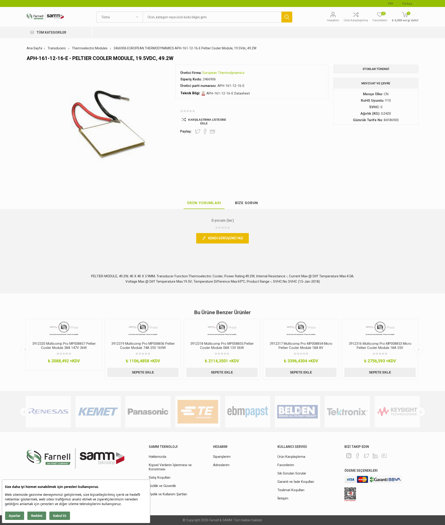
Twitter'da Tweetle (197, 131)
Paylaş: (186, 131)
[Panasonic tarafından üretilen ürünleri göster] (148, 411)
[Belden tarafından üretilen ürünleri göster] (297, 411)
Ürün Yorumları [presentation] (204, 203)
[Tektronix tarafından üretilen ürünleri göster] (347, 411)
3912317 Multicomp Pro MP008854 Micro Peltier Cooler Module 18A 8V (301, 346)
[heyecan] (366, 455)
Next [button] (418, 349)
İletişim (282, 498)
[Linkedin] (375, 455)
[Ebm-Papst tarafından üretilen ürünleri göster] (247, 411)
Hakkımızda (157, 457)
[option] (63, 344)
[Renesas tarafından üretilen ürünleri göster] (48, 411)
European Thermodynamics (224, 73)
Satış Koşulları (159, 477)
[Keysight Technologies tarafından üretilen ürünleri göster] (397, 411)
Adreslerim (221, 465)
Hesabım (333, 20)
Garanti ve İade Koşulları (295, 482)
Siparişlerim (222, 457)
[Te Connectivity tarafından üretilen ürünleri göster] (198, 411)
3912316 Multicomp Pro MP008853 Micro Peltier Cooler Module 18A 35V (380, 346)
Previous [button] (25, 349)
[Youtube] (384, 455)
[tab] (204, 203)
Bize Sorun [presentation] (246, 203)
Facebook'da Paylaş (205, 131)
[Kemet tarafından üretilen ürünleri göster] (98, 411)
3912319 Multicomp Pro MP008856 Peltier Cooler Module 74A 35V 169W (143, 346)
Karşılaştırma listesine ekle (207, 121)
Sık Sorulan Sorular (291, 473)
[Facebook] (357, 455)
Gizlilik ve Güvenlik (162, 486)
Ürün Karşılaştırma (356, 20)
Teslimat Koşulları (290, 490)
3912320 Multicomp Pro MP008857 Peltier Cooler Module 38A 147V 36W (64, 346)
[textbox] (212, 17)
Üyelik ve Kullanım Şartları (168, 494)
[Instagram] (349, 455)
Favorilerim (285, 465)
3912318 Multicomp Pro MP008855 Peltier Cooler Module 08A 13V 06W (222, 346)
